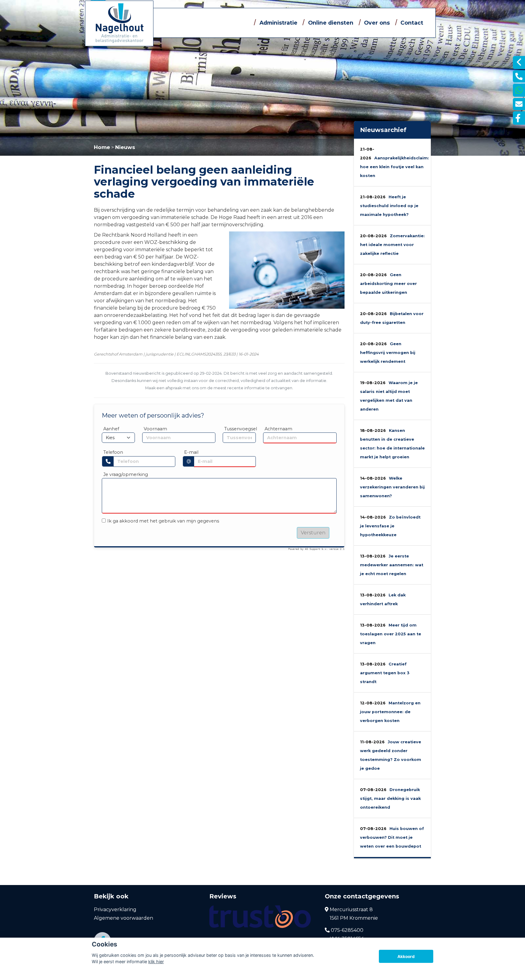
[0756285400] (519, 90)
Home (102, 147)
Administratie (278, 22)
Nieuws (125, 147)
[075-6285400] (519, 76)
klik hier (156, 961)
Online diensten (330, 22)
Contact (411, 22)
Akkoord (406, 956)
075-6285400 (346, 930)
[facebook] (519, 118)
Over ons (377, 22)
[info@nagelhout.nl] (519, 104)
